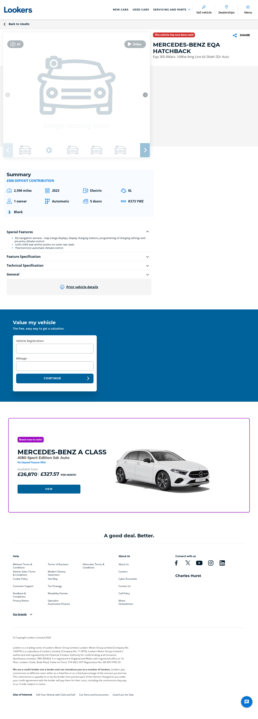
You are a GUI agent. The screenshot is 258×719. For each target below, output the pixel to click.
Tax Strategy (55, 586)
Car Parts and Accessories (94, 694)
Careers (123, 571)
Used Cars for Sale (123, 694)
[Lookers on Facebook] (176, 563)
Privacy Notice (21, 600)
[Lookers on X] (187, 563)
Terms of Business (58, 564)
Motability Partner (58, 593)
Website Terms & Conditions (22, 565)
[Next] (145, 94)
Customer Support (23, 586)
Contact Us (125, 586)
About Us (124, 564)
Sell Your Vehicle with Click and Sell (55, 694)
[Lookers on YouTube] (199, 563)
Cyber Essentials (128, 579)
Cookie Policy (20, 579)
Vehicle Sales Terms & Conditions (24, 572)
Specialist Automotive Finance (59, 601)
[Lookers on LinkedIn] (222, 563)
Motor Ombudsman (126, 601)
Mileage (21, 358)
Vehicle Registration (30, 341)
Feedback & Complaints (19, 594)
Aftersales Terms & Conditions (93, 565)
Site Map (53, 579)
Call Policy (124, 593)
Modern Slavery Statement (57, 572)
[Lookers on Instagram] (210, 563)
